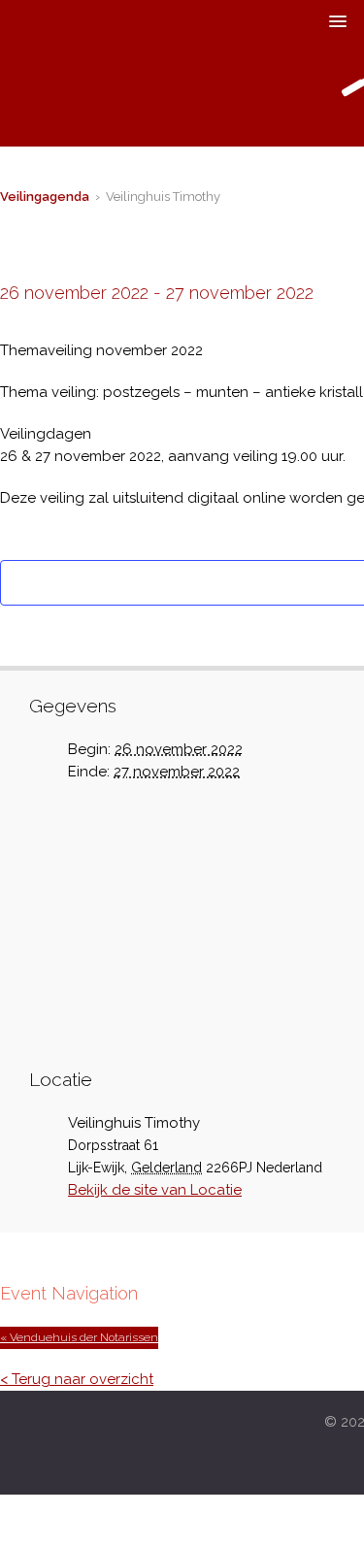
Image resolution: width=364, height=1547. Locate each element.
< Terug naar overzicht (76, 1379)
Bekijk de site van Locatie (155, 1190)
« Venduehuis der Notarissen (79, 1337)
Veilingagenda (44, 196)
